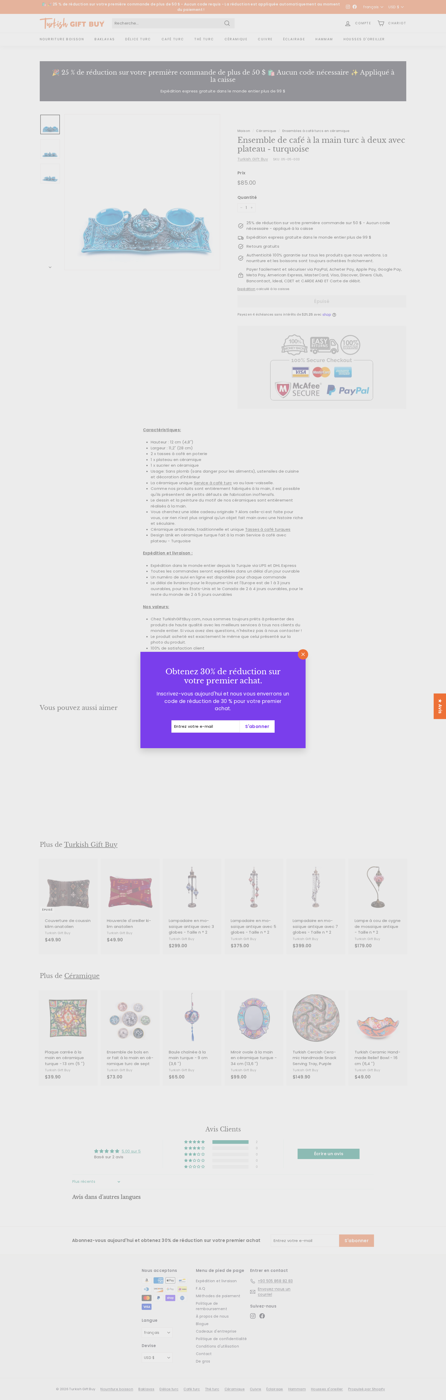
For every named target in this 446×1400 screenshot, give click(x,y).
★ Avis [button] (440, 706)
